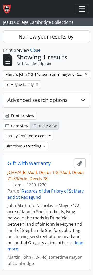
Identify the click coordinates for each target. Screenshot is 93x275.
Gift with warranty (29, 163)
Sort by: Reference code (26, 135)
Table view (47, 125)
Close (35, 50)
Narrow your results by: (47, 36)
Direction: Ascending (23, 145)
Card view (19, 125)
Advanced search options (37, 99)
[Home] (9, 9)
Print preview (22, 115)
